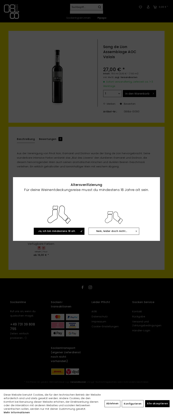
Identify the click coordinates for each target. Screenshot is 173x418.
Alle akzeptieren (157, 403)
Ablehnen (112, 403)
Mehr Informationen (17, 412)
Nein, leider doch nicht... (111, 231)
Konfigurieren (133, 403)
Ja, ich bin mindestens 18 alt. (57, 231)
